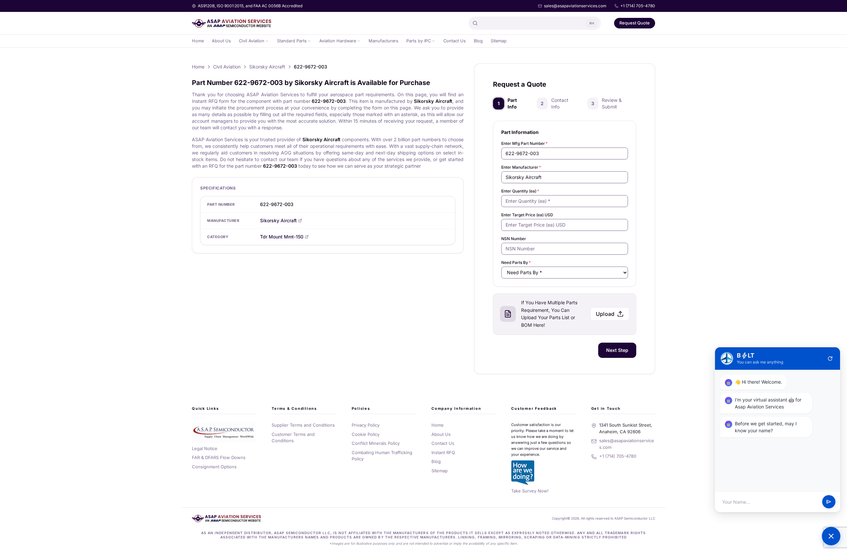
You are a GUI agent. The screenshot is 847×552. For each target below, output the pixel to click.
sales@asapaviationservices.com (575, 5)
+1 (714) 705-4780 (637, 5)
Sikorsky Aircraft (267, 66)
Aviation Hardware (337, 40)
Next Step (617, 350)
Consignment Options (214, 466)
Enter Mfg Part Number (524, 143)
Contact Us (454, 40)
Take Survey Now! (530, 490)
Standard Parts (292, 40)
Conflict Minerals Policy (376, 443)
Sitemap (499, 40)
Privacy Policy (365, 425)
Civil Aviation (251, 40)
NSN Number (513, 238)
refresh (830, 358)
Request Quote (634, 22)
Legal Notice (204, 448)
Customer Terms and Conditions (293, 438)
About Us (221, 40)
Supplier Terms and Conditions (303, 425)
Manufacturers (383, 40)
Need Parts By (516, 262)
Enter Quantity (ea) (520, 191)
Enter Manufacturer (521, 167)
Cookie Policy (365, 434)
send (829, 502)
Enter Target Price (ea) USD (527, 214)
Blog (478, 40)
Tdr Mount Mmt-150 (281, 236)
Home (198, 40)
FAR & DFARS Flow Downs (218, 457)
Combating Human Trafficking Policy (382, 456)
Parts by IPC (418, 40)
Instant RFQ (443, 452)
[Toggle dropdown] (267, 41)
